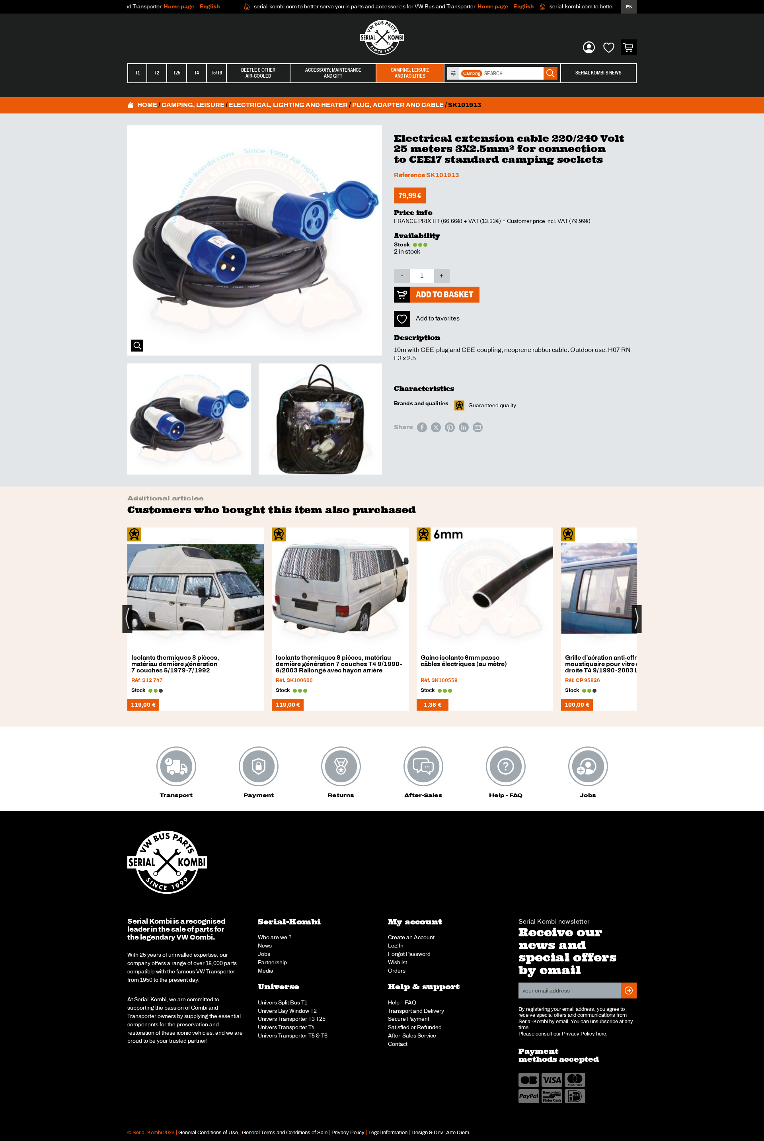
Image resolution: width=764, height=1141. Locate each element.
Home (147, 105)
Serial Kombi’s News (598, 73)
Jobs (264, 954)
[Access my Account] (589, 47)
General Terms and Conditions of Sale (284, 1132)
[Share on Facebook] (422, 427)
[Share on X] (436, 427)
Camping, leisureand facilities (410, 73)
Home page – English (171, 7)
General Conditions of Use (208, 1132)
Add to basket (445, 294)
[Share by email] (478, 427)
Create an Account (411, 937)
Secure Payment (408, 1019)
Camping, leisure (193, 105)
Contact (397, 1044)
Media (265, 970)
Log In (395, 945)
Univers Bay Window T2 (287, 1011)
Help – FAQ (402, 1002)
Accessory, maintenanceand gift (333, 73)
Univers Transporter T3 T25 (291, 1019)
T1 (137, 73)
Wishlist (397, 962)
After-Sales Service (412, 1035)
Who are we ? (275, 937)
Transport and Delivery (416, 1011)
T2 (156, 73)
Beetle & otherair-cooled (258, 73)
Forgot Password (409, 954)
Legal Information (387, 1132)
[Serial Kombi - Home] (382, 37)
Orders (396, 970)
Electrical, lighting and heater (288, 105)
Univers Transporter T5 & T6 (292, 1035)
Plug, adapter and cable (398, 105)
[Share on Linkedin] (464, 427)
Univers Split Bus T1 (282, 1002)
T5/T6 (216, 73)
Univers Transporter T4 (286, 1027)
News (265, 945)
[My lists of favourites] (609, 47)
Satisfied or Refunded (415, 1027)
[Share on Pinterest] (450, 427)
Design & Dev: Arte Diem (440, 1132)
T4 (196, 73)
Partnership (272, 962)
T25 (176, 73)
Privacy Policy (578, 1034)
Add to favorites (438, 318)
